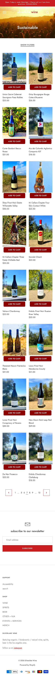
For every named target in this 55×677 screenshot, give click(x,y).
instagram (18, 647)
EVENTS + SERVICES (12, 620)
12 (39, 492)
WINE (5, 603)
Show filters (27, 45)
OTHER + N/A (9, 616)
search (5, 588)
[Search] (47, 12)
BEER (5, 611)
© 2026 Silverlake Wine (27, 660)
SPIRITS (6, 607)
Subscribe (27, 548)
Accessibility (8, 584)
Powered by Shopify (27, 665)
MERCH (6, 625)
